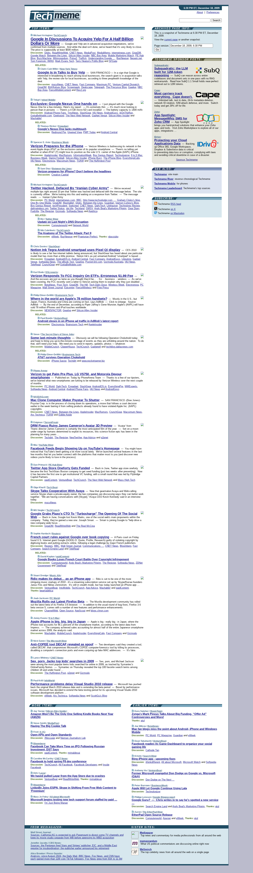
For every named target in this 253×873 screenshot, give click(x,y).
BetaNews (49, 284)
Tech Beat (52, 487)
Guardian (109, 202)
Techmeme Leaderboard (168, 188)
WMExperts (131, 386)
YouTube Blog (46, 445)
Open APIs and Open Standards (51, 734)
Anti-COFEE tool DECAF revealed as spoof (62, 644)
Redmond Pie (58, 132)
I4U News (97, 112)
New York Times (68, 69)
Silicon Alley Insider (79, 55)
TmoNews (73, 112)
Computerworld (59, 225)
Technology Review (129, 205)
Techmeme (160, 174)
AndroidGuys (111, 112)
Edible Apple (65, 414)
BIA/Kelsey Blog (57, 87)
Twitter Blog (51, 219)
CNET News (76, 52)
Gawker (132, 87)
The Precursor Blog (116, 87)
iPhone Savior (58, 360)
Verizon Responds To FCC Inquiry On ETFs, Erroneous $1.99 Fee (82, 276)
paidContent (50, 480)
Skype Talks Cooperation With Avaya (57, 491)
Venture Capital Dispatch (126, 84)
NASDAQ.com (40, 397)
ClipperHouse (68, 346)
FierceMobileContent (60, 90)
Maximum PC (103, 84)
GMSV (89, 208)
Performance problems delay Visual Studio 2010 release (72, 684)
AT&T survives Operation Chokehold (61, 357)
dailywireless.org (39, 208)
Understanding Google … (101, 58)
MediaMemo (103, 52)
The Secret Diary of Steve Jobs (57, 334)
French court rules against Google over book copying (70, 537)
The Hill (84, 284)
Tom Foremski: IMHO (42, 61)
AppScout (80, 610)
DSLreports (52, 272)
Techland (79, 208)
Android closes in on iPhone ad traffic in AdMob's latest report (78, 321)
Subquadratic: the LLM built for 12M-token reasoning (171, 72)
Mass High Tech (126, 480)
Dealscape (87, 87)
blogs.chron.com (100, 610)
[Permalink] (32, 35)
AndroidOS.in (63, 259)
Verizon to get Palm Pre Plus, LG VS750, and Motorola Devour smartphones (76, 375)
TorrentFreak (51, 422)
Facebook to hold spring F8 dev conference (58, 761)
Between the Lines (57, 55)
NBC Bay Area (98, 55)
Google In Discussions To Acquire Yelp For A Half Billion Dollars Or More (82, 41)
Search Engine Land (53, 548)
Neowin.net (136, 58)
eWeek (55, 236)
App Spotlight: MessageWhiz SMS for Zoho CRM (170, 118)
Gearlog (80, 261)
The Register (47, 211)
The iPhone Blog (112, 158)
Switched (74, 205)
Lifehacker (112, 205)
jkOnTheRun (126, 112)
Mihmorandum (60, 58)
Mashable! (36, 118)
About (200, 12)
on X (173, 209)
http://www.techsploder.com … (99, 200)
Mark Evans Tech (64, 61)
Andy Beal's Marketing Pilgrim (110, 208)
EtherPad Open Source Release (152, 814)
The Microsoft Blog (56, 641)
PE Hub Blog (55, 465)
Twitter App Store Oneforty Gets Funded (60, 468)
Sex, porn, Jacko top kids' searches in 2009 (62, 661)
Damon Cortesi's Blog (127, 202)
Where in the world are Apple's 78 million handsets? (69, 298)
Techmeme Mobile (164, 183)
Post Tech (62, 284)
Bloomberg (125, 546)
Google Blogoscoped (164, 797)
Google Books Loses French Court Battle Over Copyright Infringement (83, 559)
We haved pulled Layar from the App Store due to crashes (68, 775)
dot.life (69, 208)
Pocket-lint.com (93, 261)
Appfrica (93, 211)
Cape (157, 90)
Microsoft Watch (192, 762)
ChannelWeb (51, 610)
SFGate (113, 61)
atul (143, 720)
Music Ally (55, 575)
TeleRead (36, 264)
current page (171, 39)
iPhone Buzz (95, 158)
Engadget (63, 126)
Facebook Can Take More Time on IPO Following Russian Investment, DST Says (68, 748)
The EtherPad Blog (152, 812)
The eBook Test (65, 261)
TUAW (80, 160)
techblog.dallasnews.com (119, 346)
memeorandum (148, 841)
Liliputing (126, 259)
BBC (78, 200)
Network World (80, 225)
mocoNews (57, 84)
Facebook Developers (85, 764)
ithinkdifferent (153, 762)
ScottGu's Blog (99, 695)
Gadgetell (96, 346)
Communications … (93, 546)
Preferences (213, 12)
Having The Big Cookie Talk (48, 726)
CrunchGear (48, 264)
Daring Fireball (56, 158)
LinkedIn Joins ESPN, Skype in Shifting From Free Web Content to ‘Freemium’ (73, 789)
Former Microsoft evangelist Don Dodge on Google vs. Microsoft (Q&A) (173, 775)
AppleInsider (50, 155)
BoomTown (156, 711)
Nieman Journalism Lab (73, 738)
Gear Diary (133, 208)
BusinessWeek (159, 785)
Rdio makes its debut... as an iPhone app (61, 579)
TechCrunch (60, 35)
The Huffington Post (100, 160)
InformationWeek (82, 155)
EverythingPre (115, 386)
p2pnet (104, 437)
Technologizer (122, 155)
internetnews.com (121, 52)
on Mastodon (177, 213)
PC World (49, 200)
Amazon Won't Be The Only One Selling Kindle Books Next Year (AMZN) (72, 715)
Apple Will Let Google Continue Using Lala (159, 788)
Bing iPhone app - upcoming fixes (153, 758)
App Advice (89, 437)
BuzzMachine (44, 58)
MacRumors (65, 155)
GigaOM (136, 52)
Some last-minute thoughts (51, 338)
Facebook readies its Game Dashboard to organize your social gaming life (172, 745)
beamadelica (46, 590)
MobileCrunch (51, 346)
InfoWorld (49, 680)
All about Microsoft (60, 797)
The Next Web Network (78, 115)
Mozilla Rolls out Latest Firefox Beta (57, 601)
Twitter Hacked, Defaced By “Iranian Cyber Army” (70, 188)
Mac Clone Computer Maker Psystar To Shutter (65, 400)
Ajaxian (167, 818)
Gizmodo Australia (113, 261)
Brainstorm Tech (64, 295)
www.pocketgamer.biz (93, 360)
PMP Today (89, 132)
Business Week (60, 142)
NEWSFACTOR (52, 310)
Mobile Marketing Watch (121, 55)
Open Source (66, 610)
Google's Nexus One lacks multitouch (62, 128)
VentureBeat (60, 318)
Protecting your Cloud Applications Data (170, 141)
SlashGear (85, 112)
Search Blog (149, 756)
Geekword (58, 115)
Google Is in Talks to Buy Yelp (61, 72)
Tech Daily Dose (98, 284)
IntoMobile (64, 587)
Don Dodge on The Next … (160, 779)
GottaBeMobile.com (41, 115)
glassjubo (113, 236)
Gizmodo (60, 211)
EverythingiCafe (131, 158)
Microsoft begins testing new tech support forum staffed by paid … (74, 799)
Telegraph (99, 87)
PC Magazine (164, 735)
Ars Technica (38, 414)
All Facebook (66, 764)
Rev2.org (81, 90)
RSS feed (176, 204)
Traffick (83, 58)
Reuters (56, 534)
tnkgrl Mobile (48, 100)
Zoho (156, 112)
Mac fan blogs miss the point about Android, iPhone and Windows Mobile (174, 730)
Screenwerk (73, 87)
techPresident (59, 205)
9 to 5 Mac (136, 155)
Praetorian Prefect (87, 236)
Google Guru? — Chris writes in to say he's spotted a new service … (175, 801)
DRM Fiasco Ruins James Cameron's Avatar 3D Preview (71, 425)
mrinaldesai (74, 752)
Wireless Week (116, 284)
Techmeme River (163, 179)
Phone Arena (40, 371)
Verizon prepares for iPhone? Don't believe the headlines (74, 171)
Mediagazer (146, 832)
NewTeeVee (75, 437)
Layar (42, 773)
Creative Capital (60, 174)
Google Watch (38, 55)
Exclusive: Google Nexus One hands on (64, 104)
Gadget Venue (99, 115)
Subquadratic (161, 65)
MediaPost (90, 52)
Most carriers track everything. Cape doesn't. (173, 95)
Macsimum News (66, 160)
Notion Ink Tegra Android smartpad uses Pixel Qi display (75, 250)
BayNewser (122, 58)
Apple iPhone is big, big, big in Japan (58, 621)
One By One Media (41, 202)
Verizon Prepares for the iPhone (57, 146)
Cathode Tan (152, 750)
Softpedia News (74, 211)
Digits (47, 52)
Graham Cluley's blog (128, 200)
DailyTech (100, 205)
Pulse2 (73, 58)
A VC (42, 732)
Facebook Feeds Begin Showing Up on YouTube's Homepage (75, 448)
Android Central (109, 132)
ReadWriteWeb (60, 52)
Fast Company (87, 84)
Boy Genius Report (103, 155)
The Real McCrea (85, 526)
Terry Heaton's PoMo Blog (90, 61)
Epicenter (69, 287)
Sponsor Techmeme (187, 159)
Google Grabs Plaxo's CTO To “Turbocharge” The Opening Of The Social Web (84, 515)
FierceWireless (84, 287)
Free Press (103, 287)
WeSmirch (146, 849)
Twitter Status (57, 208)
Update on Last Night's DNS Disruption (63, 221)
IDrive (157, 137)
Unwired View (74, 132)
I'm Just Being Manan (56, 802)
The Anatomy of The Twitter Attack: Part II (64, 233)
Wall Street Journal (52, 287)
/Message (49, 738)
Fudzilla (35, 211)
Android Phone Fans (55, 112)
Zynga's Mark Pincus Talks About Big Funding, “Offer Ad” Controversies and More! (169, 715)
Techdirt (72, 360)
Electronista (48, 160)
